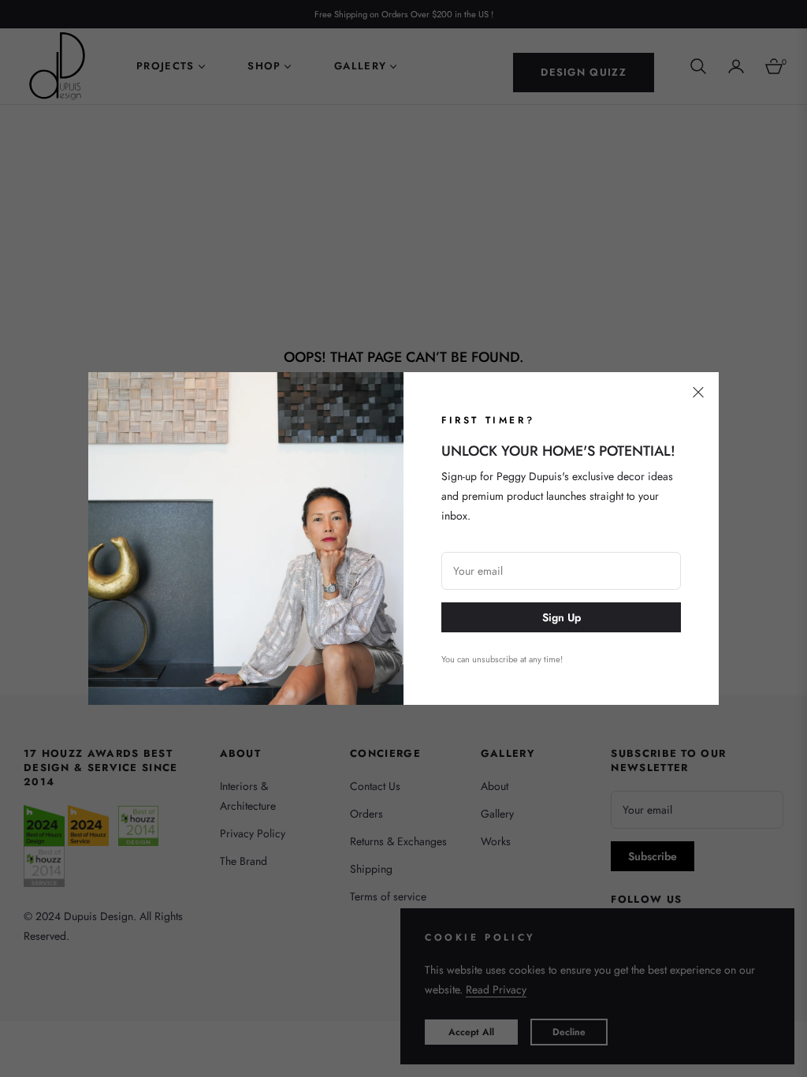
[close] (698, 392)
